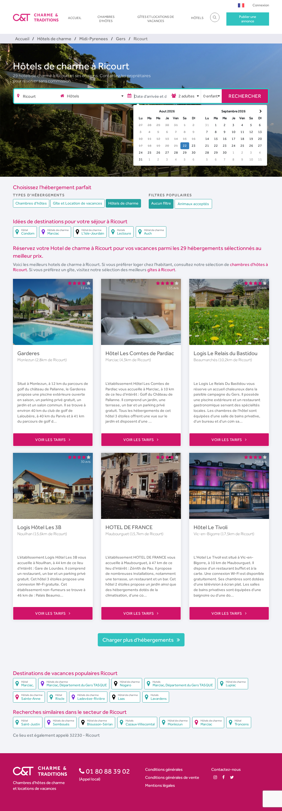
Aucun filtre (161, 203)
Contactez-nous (226, 769)
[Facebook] (223, 777)
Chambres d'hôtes (106, 19)
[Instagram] (215, 777)
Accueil (75, 18)
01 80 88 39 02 (107, 771)
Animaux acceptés (193, 204)
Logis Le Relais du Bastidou (225, 353)
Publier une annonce (247, 19)
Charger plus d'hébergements (138, 640)
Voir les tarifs (51, 439)
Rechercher (245, 96)
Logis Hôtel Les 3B (39, 527)
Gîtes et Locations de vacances (155, 19)
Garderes (28, 353)
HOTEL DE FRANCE (129, 527)
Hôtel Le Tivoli (210, 527)
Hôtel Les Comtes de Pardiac (139, 353)
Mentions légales (160, 785)
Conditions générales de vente (172, 777)
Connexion (261, 5)
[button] (241, 5)
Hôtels (197, 18)
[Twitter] (232, 777)
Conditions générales (164, 769)
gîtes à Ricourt (161, 269)
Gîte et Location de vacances (77, 203)
